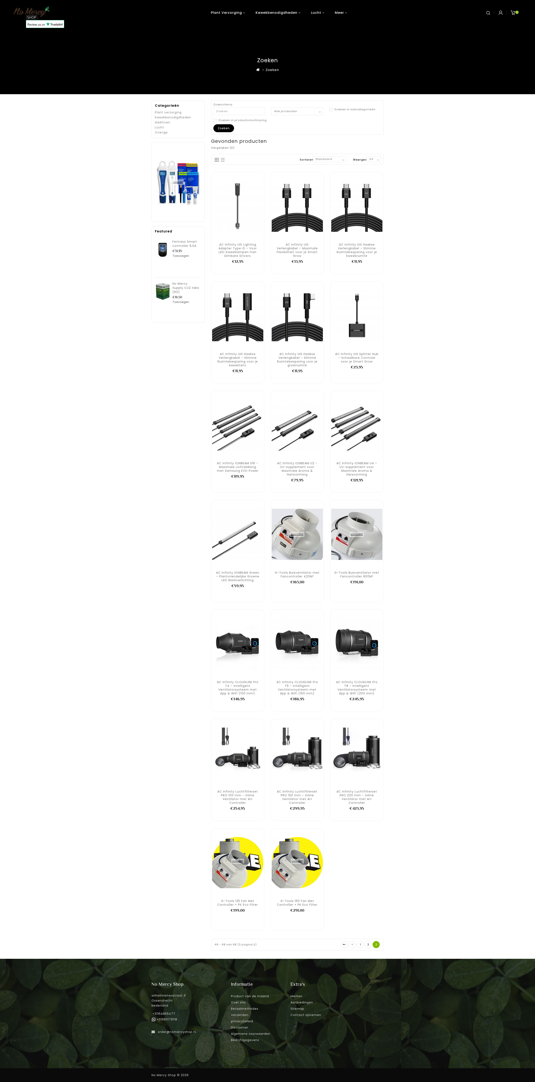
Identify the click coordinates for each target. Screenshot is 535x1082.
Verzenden (239, 1015)
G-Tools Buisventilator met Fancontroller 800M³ (356, 574)
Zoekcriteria (222, 105)
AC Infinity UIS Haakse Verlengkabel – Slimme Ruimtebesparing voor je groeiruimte (297, 359)
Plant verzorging (226, 12)
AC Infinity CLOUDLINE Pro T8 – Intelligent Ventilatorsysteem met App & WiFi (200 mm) (357, 687)
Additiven (162, 122)
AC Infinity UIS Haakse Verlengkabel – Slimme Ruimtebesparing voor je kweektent (238, 359)
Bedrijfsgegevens (245, 1040)
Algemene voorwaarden (250, 1034)
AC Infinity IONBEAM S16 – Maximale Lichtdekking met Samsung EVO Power (238, 467)
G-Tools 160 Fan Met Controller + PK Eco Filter (297, 903)
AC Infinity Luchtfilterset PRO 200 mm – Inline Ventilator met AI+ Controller (356, 797)
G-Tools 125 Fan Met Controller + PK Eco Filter (237, 903)
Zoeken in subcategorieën (355, 109)
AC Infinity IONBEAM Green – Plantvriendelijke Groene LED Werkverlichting (237, 576)
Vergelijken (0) (222, 148)
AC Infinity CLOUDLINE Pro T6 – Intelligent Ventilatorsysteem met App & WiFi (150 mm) (297, 687)
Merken (296, 996)
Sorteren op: (309, 160)
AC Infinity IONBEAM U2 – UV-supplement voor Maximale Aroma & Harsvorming (297, 469)
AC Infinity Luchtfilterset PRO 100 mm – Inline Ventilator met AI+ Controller (237, 797)
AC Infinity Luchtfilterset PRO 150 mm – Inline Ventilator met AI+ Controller (297, 797)
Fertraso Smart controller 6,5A (184, 244)
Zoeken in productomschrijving (242, 120)
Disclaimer (239, 1027)
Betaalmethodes (244, 1009)
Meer (339, 12)
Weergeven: (362, 160)
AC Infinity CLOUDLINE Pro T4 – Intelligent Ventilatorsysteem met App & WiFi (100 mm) (238, 687)
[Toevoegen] (224, 206)
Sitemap (297, 1009)
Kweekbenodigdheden (276, 12)
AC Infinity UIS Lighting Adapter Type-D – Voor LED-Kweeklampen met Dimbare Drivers (238, 250)
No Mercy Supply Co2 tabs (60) (185, 288)
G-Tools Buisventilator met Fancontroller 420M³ (297, 574)
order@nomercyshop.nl (177, 1032)
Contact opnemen (305, 1015)
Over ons (238, 1002)
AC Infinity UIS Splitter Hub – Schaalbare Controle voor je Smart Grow (356, 358)
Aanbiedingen (301, 1002)
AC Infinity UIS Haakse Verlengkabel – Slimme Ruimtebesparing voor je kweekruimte (357, 250)
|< (344, 944)
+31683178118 (167, 1019)
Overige (161, 132)
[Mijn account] (500, 13)
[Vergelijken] (242, 206)
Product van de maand (250, 996)
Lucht (316, 12)
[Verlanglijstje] (233, 206)
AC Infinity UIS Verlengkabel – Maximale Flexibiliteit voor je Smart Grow (297, 250)
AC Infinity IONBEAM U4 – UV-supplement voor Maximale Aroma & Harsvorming (356, 469)
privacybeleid (242, 1021)
